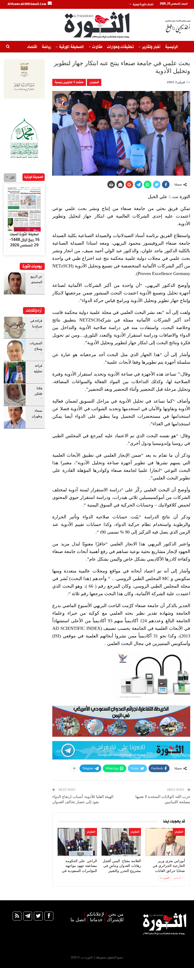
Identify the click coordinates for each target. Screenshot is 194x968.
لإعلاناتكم (95, 914)
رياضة (46, 47)
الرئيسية (171, 47)
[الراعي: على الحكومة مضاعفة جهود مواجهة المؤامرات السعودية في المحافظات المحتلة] (77, 842)
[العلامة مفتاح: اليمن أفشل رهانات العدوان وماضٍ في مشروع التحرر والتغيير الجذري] (121, 842)
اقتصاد (32, 47)
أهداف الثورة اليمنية (143, 4)
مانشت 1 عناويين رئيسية (69, 82)
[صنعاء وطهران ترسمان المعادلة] (15, 417)
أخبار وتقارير (151, 47)
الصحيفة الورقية (71, 47)
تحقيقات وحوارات (120, 47)
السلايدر (94, 82)
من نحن (116, 914)
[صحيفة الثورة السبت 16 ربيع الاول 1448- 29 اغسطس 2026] (24, 210)
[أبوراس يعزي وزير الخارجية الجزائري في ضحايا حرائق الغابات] (165, 842)
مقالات (97, 47)
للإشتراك (115, 919)
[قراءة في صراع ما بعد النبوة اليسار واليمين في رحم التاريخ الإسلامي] (15, 327)
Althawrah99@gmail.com (27, 4)
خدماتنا (96, 919)
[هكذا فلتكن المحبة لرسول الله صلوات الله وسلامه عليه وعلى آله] (15, 395)
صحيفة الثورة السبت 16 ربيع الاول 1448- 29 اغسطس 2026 (24, 240)
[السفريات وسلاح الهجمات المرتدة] (15, 350)
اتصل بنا (78, 919)
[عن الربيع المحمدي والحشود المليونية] (15, 283)
